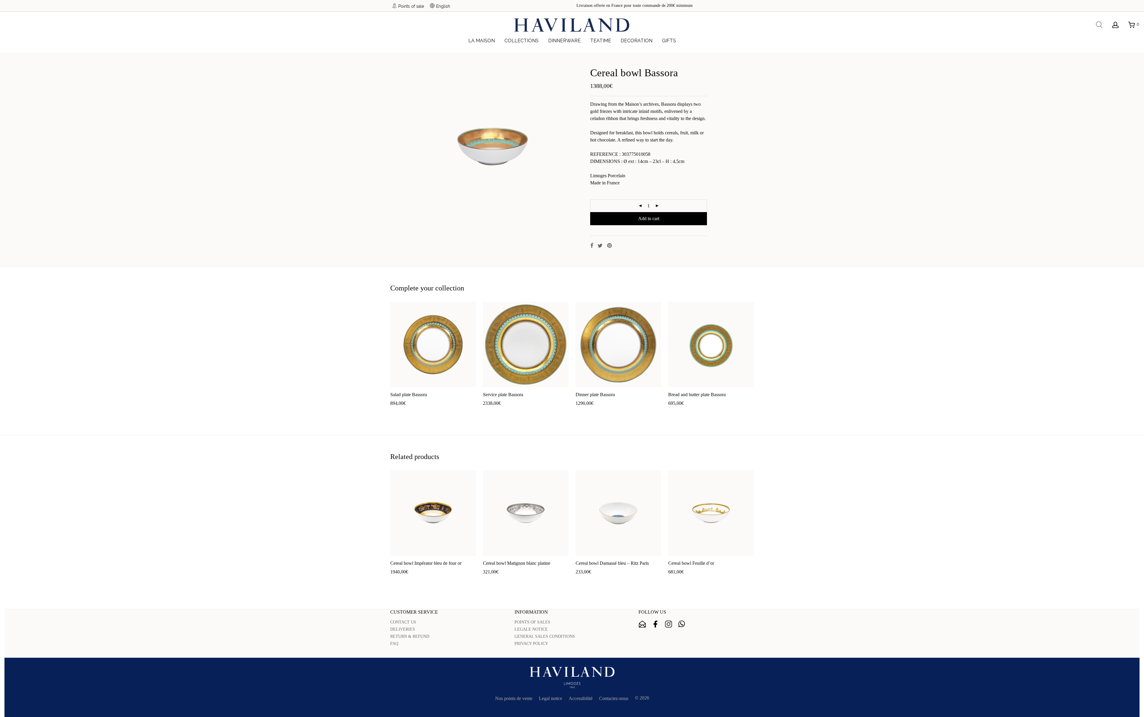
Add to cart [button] (397, 412)
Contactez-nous (613, 698)
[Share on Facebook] (591, 246)
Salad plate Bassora (408, 394)
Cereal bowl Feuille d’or (691, 563)
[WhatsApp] (682, 624)
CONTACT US (403, 622)
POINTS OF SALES (532, 622)
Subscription (642, 624)
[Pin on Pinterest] (610, 246)
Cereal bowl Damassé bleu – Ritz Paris (612, 563)
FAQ (394, 643)
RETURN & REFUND (409, 636)
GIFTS (669, 40)
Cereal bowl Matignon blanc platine (516, 563)
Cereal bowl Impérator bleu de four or (425, 563)
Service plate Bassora (503, 394)
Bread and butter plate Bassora (697, 394)
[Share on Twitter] (600, 246)
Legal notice (550, 698)
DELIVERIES (402, 629)
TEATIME (600, 40)
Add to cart (648, 218)
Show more (422, 412)
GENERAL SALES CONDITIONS (545, 636)
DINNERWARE (564, 40)
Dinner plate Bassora (595, 394)
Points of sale (411, 6)
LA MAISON (481, 40)
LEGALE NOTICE (531, 629)
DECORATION (636, 40)
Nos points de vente (513, 698)
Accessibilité (581, 698)
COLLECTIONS (521, 40)
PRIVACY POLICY (531, 643)
